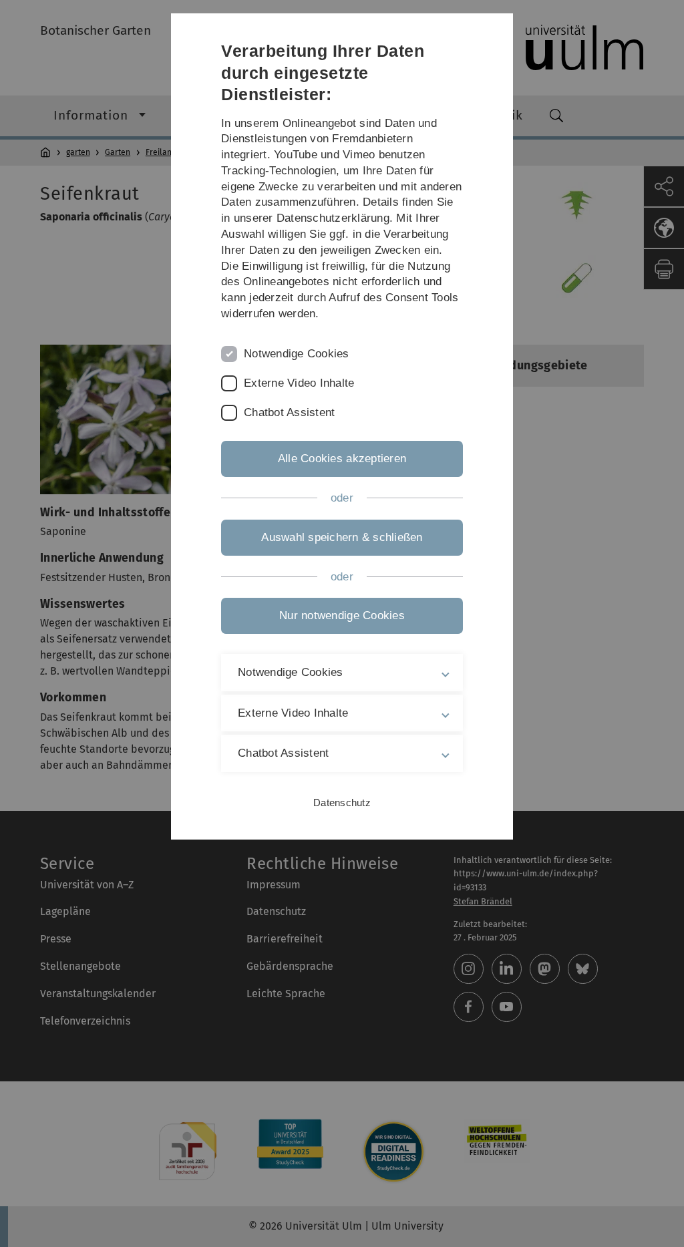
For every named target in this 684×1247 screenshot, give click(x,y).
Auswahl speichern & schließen (341, 537)
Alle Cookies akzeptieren (342, 458)
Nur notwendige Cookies (342, 615)
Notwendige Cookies (296, 353)
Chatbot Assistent (289, 412)
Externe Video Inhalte (299, 383)
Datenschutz (342, 802)
